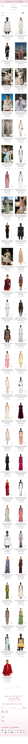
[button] (2, 5)
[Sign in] (24, 6)
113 (16, 686)
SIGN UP (24, 707)
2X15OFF (20, 1)
